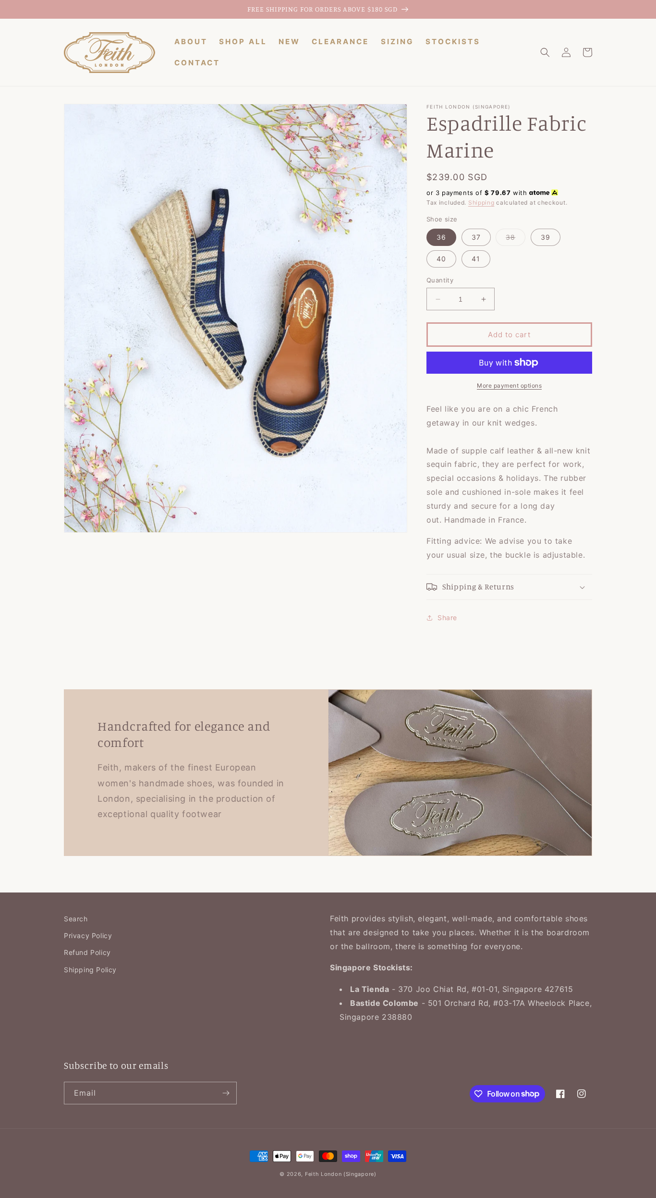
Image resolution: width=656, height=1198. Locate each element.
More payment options (509, 385)
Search (76, 919)
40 (441, 259)
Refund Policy (87, 952)
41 (476, 259)
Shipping (481, 202)
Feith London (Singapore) (341, 1174)
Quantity (439, 280)
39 (545, 237)
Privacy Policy (88, 935)
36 (441, 237)
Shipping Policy (90, 970)
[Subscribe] (225, 1093)
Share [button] (447, 617)
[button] (545, 52)
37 (476, 237)
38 (515, 239)
